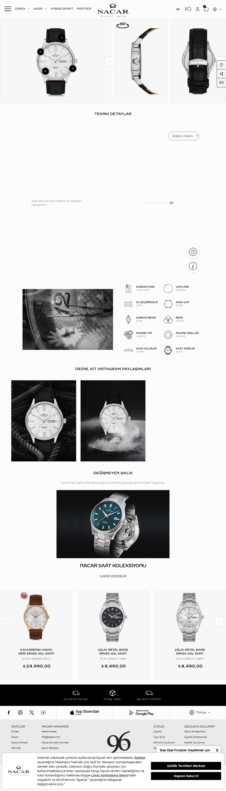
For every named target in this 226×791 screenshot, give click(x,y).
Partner (16, 748)
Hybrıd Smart (19, 742)
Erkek (15, 731)
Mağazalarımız (51, 737)
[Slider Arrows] (110, 61)
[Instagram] (20, 712)
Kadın (15, 737)
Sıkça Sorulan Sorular (55, 742)
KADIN (38, 8)
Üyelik (158, 731)
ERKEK (20, 8)
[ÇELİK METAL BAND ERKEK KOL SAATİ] (113, 617)
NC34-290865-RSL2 (36, 658)
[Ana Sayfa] (113, 10)
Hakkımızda (49, 731)
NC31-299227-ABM (113, 658)
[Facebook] (8, 712)
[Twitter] (31, 712)
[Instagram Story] (178, 9)
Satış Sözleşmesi (194, 731)
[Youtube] (43, 712)
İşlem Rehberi (50, 748)
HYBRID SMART (62, 8)
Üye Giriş (159, 737)
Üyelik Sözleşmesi (195, 737)
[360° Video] (122, 25)
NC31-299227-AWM (189, 658)
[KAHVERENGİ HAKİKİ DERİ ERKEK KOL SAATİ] (36, 617)
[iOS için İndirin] (84, 712)
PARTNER (84, 8)
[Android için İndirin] (141, 712)
